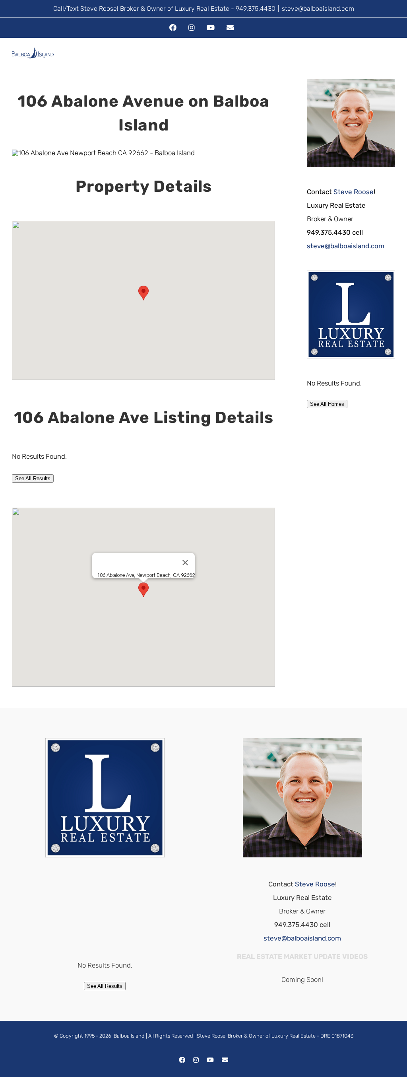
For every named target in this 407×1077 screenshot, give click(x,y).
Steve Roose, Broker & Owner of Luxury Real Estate (256, 1036)
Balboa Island (129, 1036)
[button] (143, 293)
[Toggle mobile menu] (392, 60)
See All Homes (327, 404)
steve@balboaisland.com (318, 8)
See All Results (32, 478)
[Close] (185, 562)
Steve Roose (353, 192)
